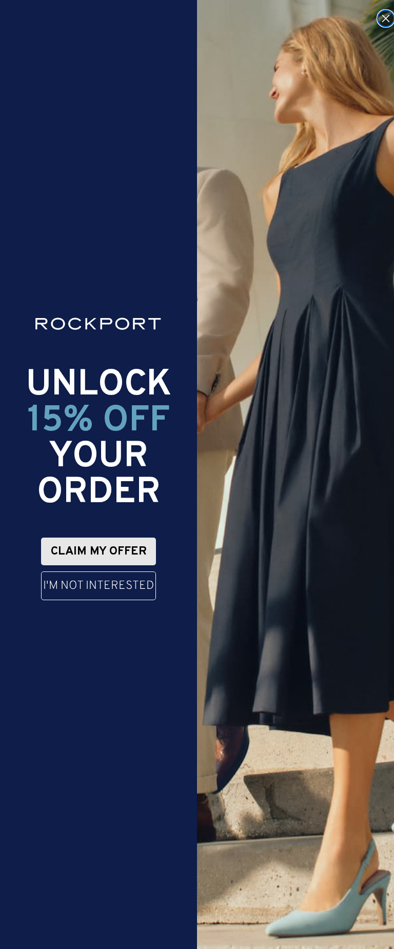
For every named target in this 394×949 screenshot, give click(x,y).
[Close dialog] (386, 18)
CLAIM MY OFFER (99, 551)
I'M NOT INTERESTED (98, 586)
